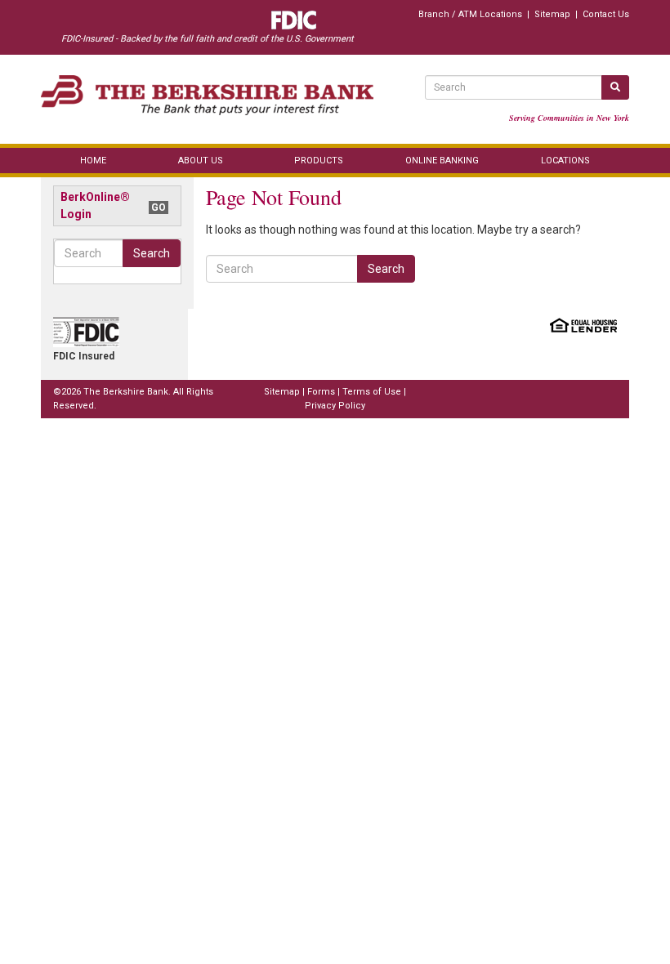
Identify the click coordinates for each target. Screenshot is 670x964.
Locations (565, 160)
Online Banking (442, 160)
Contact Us (606, 14)
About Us (200, 160)
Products (318, 160)
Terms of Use (371, 391)
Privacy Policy (335, 405)
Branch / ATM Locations (470, 14)
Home (93, 160)
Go (158, 207)
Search (151, 253)
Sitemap (552, 14)
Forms (321, 391)
